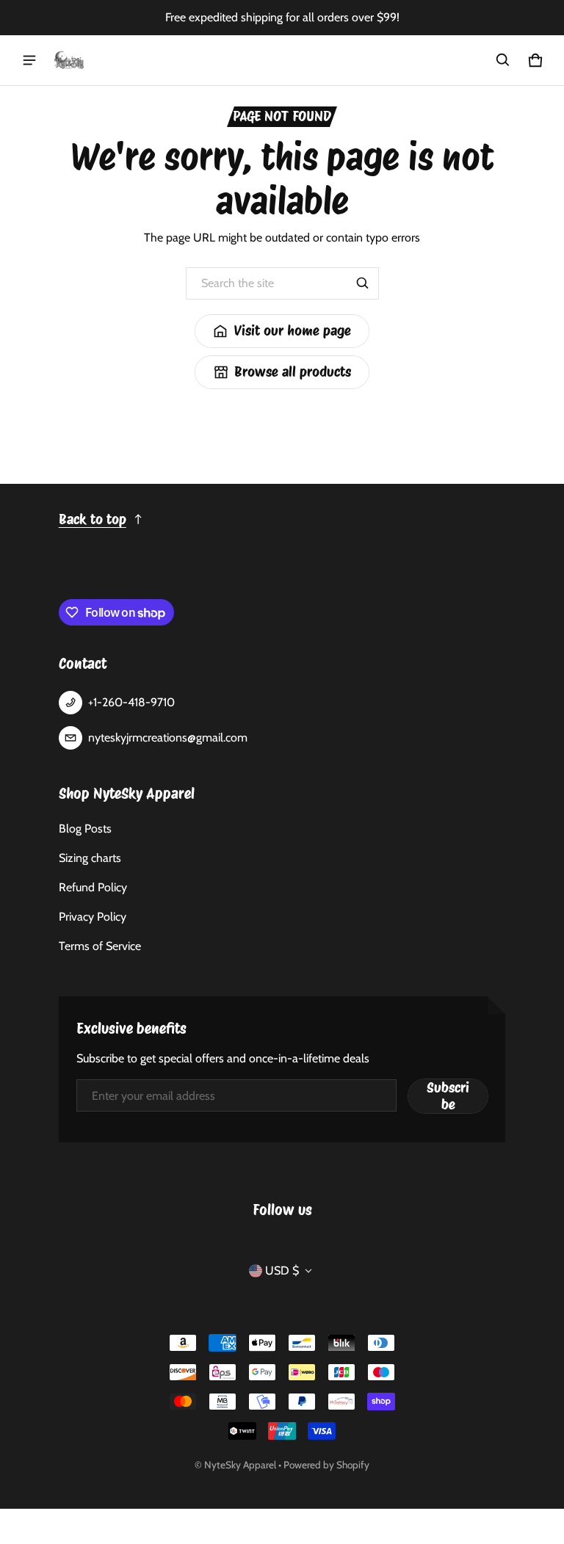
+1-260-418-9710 (131, 702)
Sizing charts (90, 858)
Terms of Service (100, 946)
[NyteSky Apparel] (69, 60)
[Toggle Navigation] (29, 60)
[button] (503, 60)
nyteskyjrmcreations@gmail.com (167, 737)
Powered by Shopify (326, 1465)
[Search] (363, 283)
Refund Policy (93, 887)
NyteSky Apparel (240, 1465)
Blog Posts (85, 829)
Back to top (92, 519)
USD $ (282, 1270)
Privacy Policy (92, 917)
